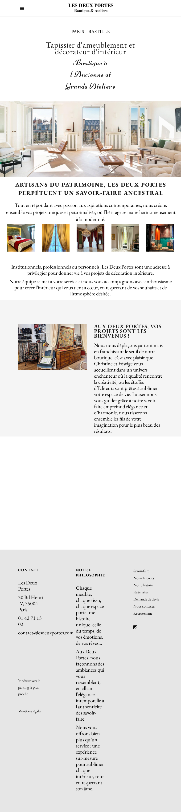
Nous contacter (144, 606)
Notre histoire (143, 585)
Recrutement (142, 613)
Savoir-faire (141, 570)
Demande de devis (146, 599)
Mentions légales (29, 711)
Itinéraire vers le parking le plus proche (29, 687)
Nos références (143, 577)
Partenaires (140, 592)
